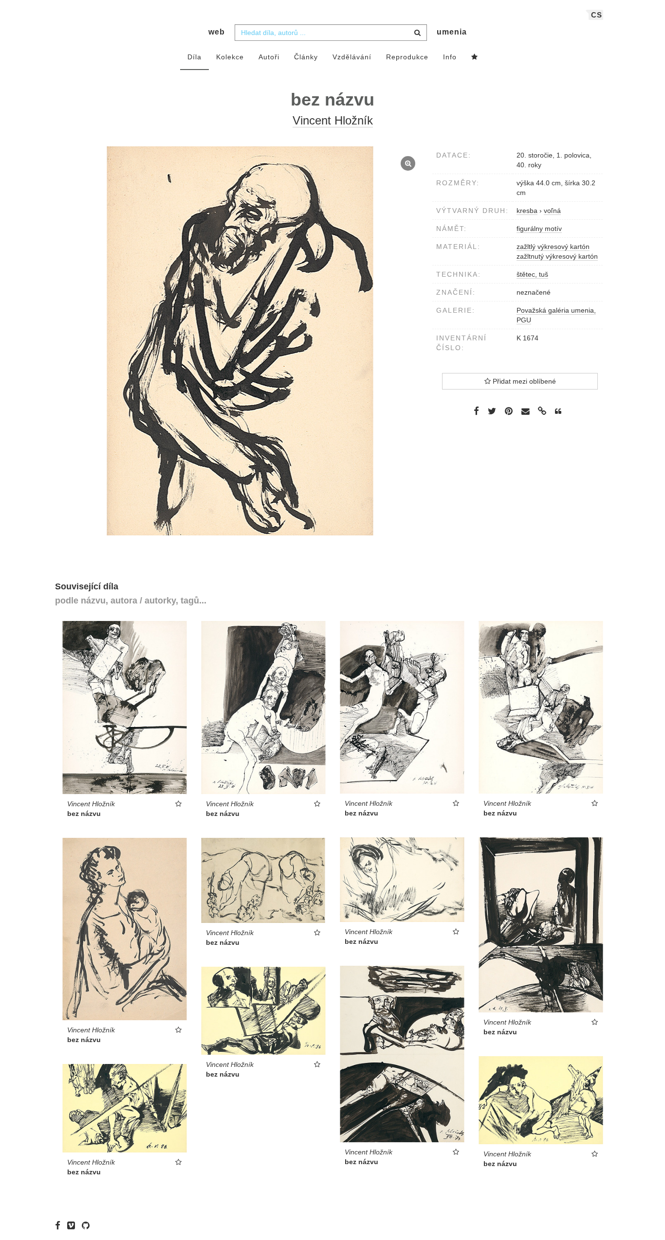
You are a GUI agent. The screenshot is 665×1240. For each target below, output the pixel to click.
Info (450, 57)
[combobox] (331, 32)
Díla (194, 57)
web (216, 32)
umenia (452, 32)
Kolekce (230, 57)
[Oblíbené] (474, 57)
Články (306, 57)
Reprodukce (407, 57)
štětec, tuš (532, 274)
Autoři (269, 57)
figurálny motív (539, 228)
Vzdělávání (351, 57)
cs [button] (596, 15)
